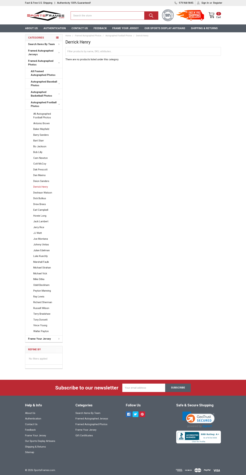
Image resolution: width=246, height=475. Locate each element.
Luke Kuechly (40, 256)
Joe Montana (40, 238)
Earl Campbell (40, 209)
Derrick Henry (40, 186)
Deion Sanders (41, 181)
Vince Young (40, 325)
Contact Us (79, 28)
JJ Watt (37, 232)
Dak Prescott (40, 169)
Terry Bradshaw (41, 313)
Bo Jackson (39, 146)
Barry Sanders (41, 134)
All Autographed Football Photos (42, 115)
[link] (198, 419)
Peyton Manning (42, 290)
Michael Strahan (42, 267)
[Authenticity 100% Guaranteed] (169, 15)
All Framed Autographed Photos (43, 73)
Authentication (55, 28)
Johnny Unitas (41, 244)
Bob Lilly (37, 152)
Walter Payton (41, 331)
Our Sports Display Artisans (164, 28)
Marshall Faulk (41, 261)
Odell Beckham (41, 285)
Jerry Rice (38, 227)
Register (217, 2)
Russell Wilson (41, 308)
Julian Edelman (41, 250)
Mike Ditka (38, 279)
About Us (31, 28)
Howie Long (39, 215)
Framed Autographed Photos (40, 62)
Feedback (100, 28)
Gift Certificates (84, 435)
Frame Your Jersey (125, 28)
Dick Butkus (39, 198)
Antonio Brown (41, 123)
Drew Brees (39, 204)
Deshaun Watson (42, 192)
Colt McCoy (39, 163)
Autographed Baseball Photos (44, 83)
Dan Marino (39, 175)
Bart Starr (38, 140)
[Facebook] (129, 414)
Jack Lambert (40, 221)
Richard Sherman (42, 302)
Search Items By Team (41, 44)
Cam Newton (40, 158)
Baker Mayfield (41, 129)
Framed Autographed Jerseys (40, 52)
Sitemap (29, 452)
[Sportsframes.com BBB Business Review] (198, 436)
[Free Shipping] (192, 15)
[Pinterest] (142, 414)
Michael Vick (40, 273)
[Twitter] (135, 414)
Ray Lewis (38, 296)
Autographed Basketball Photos (41, 94)
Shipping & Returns (204, 28)
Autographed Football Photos (44, 104)
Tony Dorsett (40, 319)
